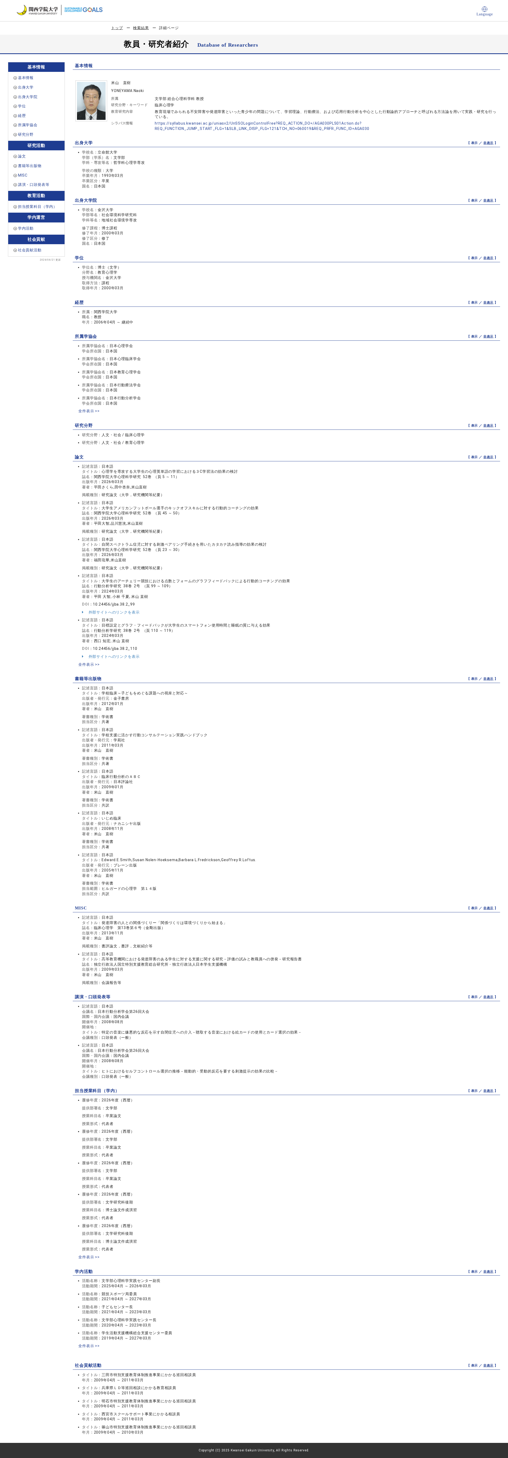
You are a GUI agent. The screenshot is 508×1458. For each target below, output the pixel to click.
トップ (117, 28)
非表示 (488, 143)
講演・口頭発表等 (33, 184)
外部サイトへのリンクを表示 (114, 612)
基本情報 (26, 78)
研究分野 (26, 134)
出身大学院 (28, 97)
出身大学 (26, 87)
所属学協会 (28, 125)
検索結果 (141, 28)
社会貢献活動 (30, 250)
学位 (22, 106)
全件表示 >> (89, 411)
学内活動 (26, 228)
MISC (23, 175)
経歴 (22, 115)
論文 (22, 156)
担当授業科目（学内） (37, 206)
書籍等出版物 (30, 166)
